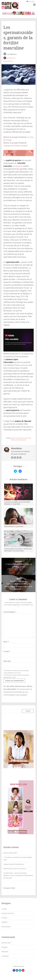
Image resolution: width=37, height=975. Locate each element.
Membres (5, 952)
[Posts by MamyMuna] (5, 58)
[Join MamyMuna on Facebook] (20, 457)
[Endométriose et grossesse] (18, 516)
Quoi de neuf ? (6, 943)
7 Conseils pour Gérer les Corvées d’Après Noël (17, 858)
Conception (8, 61)
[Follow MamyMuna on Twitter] (18, 457)
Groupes (4, 947)
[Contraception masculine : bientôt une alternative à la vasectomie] (18, 538)
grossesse (23, 365)
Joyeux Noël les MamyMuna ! (13, 864)
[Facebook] (14, 970)
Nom (6, 642)
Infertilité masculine (24, 438)
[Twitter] (20, 970)
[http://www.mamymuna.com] (15, 457)
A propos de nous (8, 913)
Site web (7, 661)
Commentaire (9, 612)
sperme (18, 166)
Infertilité (14, 438)
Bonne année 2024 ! (10, 853)
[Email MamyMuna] (12, 457)
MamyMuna (11, 58)
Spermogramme (21, 440)
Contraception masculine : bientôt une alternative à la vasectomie (18, 550)
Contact (4, 918)
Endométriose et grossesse (13, 526)
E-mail (6, 651)
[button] (19, 74)
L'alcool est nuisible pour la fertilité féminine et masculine (17, 503)
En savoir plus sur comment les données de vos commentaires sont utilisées (17, 692)
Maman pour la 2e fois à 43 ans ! (14, 869)
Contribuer (5, 956)
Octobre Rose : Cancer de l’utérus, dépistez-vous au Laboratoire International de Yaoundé (18, 875)
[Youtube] (23, 970)
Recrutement (6, 927)
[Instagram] (17, 970)
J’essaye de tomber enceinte (15, 146)
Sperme (13, 440)
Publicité (4, 922)
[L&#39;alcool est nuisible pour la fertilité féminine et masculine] (18, 492)
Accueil (4, 909)
